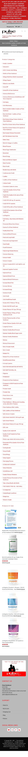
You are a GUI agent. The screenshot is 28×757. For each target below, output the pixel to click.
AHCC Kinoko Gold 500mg (10, 70)
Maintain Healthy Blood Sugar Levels (12, 333)
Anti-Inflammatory (7, 105)
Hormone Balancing (8, 254)
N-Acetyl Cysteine (7, 363)
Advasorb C (6, 66)
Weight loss (6, 496)
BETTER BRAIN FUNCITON (10, 136)
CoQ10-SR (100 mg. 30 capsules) (11, 200)
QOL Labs (5, 427)
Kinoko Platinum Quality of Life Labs (12, 323)
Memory (5, 340)
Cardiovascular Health (8, 173)
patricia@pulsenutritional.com (14, 23)
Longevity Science (7, 326)
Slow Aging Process (8, 461)
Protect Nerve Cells (8, 395)
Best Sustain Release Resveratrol (11, 133)
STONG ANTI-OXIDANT (9, 464)
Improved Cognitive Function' (10, 269)
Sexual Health (6, 451)
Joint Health (6, 296)
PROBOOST (6, 376)
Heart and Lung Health (9, 237)
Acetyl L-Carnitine (7, 63)
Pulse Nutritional (7, 398)
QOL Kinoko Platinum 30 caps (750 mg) (13, 424)
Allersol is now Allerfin (8, 83)
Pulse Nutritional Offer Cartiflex (11, 407)
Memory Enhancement (9, 343)
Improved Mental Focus (9, 276)
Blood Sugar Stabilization (9, 149)
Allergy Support (7, 80)
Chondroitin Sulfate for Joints (10, 186)
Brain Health (6, 166)
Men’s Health (6, 350)
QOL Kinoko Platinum (8, 420)
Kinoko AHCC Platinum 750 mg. (11, 302)
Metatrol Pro (6, 353)
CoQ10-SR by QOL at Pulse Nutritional (13, 207)
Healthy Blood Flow (8, 230)
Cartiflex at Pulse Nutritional (10, 179)
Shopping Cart (6, 711)
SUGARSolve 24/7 (8, 471)
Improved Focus (7, 272)
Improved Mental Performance (10, 279)
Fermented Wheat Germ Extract (11, 224)
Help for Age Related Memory (10, 250)
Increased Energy (7, 289)
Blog (4, 715)
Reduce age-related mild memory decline (13, 439)
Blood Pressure (7, 146)
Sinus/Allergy (6, 454)
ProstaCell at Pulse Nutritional (10, 380)
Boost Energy (6, 156)
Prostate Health (7, 388)
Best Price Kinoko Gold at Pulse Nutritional (14, 124)
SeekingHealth (7, 447)
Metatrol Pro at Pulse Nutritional (11, 356)
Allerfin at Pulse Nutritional (10, 73)
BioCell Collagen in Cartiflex (10, 143)
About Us (5, 705)
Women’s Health (7, 499)
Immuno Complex (7, 260)
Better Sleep (6, 139)
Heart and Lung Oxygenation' (10, 240)
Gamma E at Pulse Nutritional (10, 227)
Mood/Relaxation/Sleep (9, 360)
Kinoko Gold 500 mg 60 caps (10, 306)
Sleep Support (6, 457)
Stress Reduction (7, 467)
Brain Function (6, 163)
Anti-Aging (5, 102)
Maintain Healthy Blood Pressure (11, 330)
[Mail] (12, 729)
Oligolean (5, 373)
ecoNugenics (6, 215)
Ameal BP (5, 87)
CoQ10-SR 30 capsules (9, 203)
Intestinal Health (7, 292)
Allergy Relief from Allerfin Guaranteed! (13, 76)
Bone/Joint (5, 153)
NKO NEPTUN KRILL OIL (9, 370)
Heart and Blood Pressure (9, 234)
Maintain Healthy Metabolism (10, 336)
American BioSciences (9, 93)
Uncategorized (6, 489)
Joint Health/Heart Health (9, 299)
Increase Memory (7, 286)
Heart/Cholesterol (7, 247)
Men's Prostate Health (8, 346)
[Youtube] (8, 729)
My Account (6, 708)
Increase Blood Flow (8, 282)
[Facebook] (15, 729)
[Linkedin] (19, 729)
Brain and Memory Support (10, 159)
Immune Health (7, 257)
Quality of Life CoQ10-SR (9, 430)
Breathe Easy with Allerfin (9, 169)
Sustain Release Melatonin (10, 474)
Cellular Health (7, 183)
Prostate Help (6, 392)
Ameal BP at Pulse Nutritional (10, 90)
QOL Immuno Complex (9, 414)
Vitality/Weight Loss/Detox (9, 493)
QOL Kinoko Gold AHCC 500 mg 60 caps (13, 417)
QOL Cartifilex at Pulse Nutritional (11, 410)
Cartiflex (5, 176)
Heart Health (6, 244)
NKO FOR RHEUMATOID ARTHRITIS (13, 366)
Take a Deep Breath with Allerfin (11, 483)
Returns (5, 718)
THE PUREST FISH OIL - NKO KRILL (12, 486)
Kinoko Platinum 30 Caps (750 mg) (12, 309)
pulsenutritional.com (9, 742)
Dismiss (24, 18)
